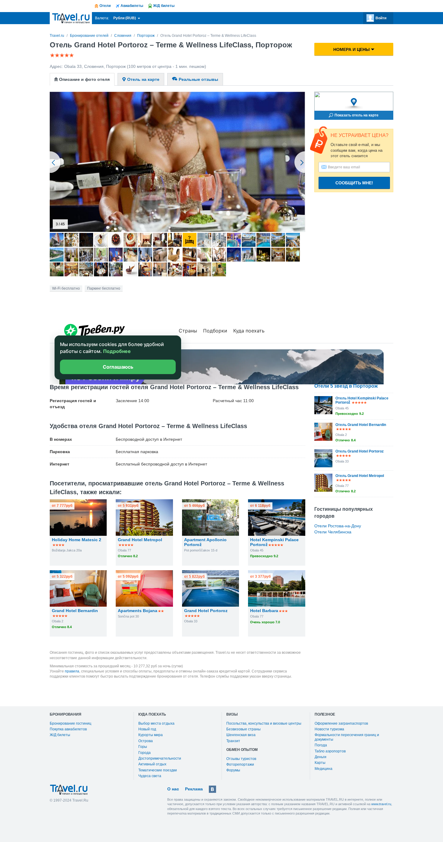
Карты (320, 763)
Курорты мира (150, 735)
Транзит (233, 741)
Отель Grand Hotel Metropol (359, 476)
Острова (145, 741)
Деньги (320, 757)
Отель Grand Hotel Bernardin (360, 425)
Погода (321, 745)
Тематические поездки (157, 770)
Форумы (233, 770)
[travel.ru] (71, 18)
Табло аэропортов (330, 751)
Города (144, 753)
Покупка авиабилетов (68, 729)
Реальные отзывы (198, 79)
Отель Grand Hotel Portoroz (359, 451)
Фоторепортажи (240, 764)
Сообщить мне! (354, 182)
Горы (142, 747)
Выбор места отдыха (156, 723)
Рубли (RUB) (125, 18)
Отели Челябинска (332, 531)
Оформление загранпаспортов (341, 723)
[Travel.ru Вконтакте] (212, 789)
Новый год (147, 729)
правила (72, 671)
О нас (173, 788)
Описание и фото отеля (84, 79)
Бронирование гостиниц (70, 723)
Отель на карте (143, 79)
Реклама (194, 788)
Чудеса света (149, 776)
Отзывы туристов (241, 759)
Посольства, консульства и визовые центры (263, 723)
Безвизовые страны (243, 729)
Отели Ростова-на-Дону (337, 525)
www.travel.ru (381, 804)
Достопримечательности (159, 758)
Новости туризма (329, 729)
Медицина (323, 769)
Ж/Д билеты (60, 735)
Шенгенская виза (241, 735)
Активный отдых (152, 764)
